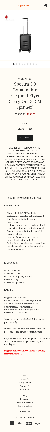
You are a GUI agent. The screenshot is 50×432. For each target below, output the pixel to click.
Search (25, 376)
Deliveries (25, 399)
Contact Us (25, 386)
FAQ (25, 395)
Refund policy (25, 406)
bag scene (29, 417)
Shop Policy (25, 383)
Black (21, 129)
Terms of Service (25, 402)
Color (25, 123)
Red (30, 129)
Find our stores (25, 390)
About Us (25, 379)
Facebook (26, 412)
